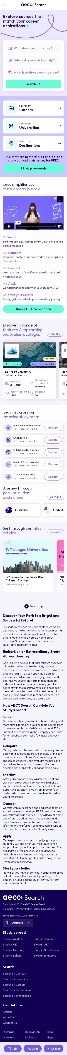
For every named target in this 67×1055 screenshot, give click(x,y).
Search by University (15, 979)
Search (31, 84)
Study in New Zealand (47, 950)
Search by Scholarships (17, 995)
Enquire (56, 1048)
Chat (35, 1048)
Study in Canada (44, 939)
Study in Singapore (45, 955)
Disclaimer (9, 908)
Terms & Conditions (45, 908)
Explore (53, 427)
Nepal (51, 1037)
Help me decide (36, 168)
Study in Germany (14, 950)
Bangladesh (32, 1032)
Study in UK (10, 944)
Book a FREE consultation (33, 309)
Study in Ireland (12, 955)
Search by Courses (14, 973)
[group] (21, 510)
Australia (9, 1032)
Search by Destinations (17, 990)
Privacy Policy (24, 908)
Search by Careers (14, 984)
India (50, 1032)
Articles (8, 1012)
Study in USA (41, 944)
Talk (14, 1048)
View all (54, 333)
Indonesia (9, 1037)
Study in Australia (13, 939)
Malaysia (31, 1037)
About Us (8, 1017)
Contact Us (10, 1023)
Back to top (36, 606)
